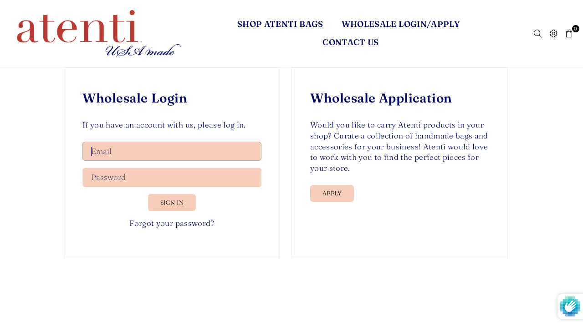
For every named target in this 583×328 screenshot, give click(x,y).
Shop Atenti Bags (280, 24)
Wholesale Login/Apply (401, 24)
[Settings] (554, 33)
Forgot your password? (171, 223)
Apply (332, 193)
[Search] (538, 33)
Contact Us (350, 42)
